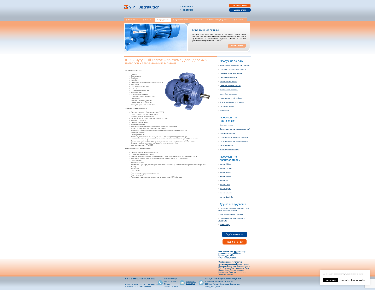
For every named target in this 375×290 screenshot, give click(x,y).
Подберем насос (234, 234)
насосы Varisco (225, 176)
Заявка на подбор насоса (219, 20)
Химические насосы (227, 133)
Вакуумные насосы (227, 106)
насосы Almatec (226, 172)
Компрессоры (225, 225)
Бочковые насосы (226, 125)
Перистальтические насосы (230, 86)
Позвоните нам (234, 241)
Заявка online (240, 10)
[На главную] (142, 9)
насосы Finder (225, 185)
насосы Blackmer (226, 168)
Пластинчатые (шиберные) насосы (233, 69)
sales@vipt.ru (191, 282)
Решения (198, 20)
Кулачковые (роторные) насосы (232, 102)
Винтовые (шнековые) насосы (231, 73)
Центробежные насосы (228, 94)
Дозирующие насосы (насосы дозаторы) (235, 129)
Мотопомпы (224, 110)
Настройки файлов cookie (352, 280)
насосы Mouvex (226, 193)
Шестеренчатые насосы (229, 90)
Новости (148, 20)
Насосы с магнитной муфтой (231, 98)
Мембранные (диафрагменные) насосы (234, 65)
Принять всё (330, 280)
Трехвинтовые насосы (228, 81)
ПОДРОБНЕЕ (237, 45)
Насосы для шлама (227, 145)
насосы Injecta (225, 189)
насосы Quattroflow (227, 197)
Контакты (240, 20)
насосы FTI (224, 180)
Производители (181, 20)
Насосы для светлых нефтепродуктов (234, 141)
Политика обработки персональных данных (143, 284)
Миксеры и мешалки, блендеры (231, 214)
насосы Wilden (225, 164)
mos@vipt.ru (190, 284)
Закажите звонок (239, 5)
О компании (133, 20)
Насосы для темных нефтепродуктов (234, 137)
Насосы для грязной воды (229, 149)
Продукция (163, 20)
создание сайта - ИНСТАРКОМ (138, 286)
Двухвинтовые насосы (228, 77)
